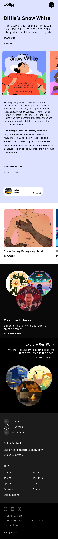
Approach (9, 483)
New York (14, 427)
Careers (8, 489)
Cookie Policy (10, 520)
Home (7, 472)
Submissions (11, 494)
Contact (37, 489)
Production (11, 172)
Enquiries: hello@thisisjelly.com (23, 449)
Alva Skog (10, 37)
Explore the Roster (9, 265)
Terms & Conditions (37, 520)
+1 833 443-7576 (13, 455)
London (13, 421)
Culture (37, 483)
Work (36, 472)
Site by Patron (10, 532)
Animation (8, 43)
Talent (7, 478)
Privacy (22, 520)
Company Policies (12, 525)
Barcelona (14, 432)
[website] (40, 193)
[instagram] (33, 193)
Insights (38, 478)
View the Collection (9, 340)
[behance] (37, 193)
